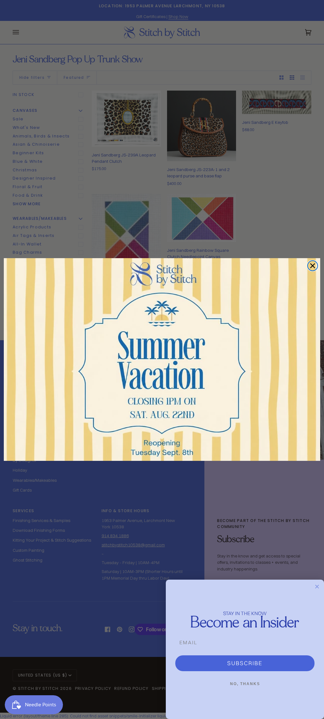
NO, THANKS (245, 684)
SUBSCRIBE (245, 663)
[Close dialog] (313, 266)
